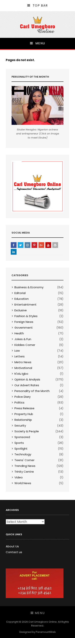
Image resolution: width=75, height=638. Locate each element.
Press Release (24, 408)
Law (17, 351)
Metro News (22, 362)
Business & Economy (28, 287)
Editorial (20, 293)
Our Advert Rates (26, 385)
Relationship (23, 420)
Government (23, 328)
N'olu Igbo (21, 374)
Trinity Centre (24, 472)
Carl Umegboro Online (42, 622)
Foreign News (23, 322)
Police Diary (22, 397)
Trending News (24, 466)
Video (18, 477)
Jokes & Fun (22, 339)
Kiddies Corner (24, 345)
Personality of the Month (32, 391)
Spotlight (21, 449)
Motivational (23, 368)
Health (19, 333)
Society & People (26, 431)
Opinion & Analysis (27, 379)
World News (22, 483)
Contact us (14, 552)
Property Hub (23, 414)
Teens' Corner (24, 460)
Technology (22, 454)
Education (21, 299)
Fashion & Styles (26, 316)
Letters (19, 356)
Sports (19, 443)
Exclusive (20, 310)
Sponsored (22, 437)
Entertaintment (25, 304)
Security (20, 425)
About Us (12, 546)
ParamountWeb (46, 632)
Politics (19, 402)
